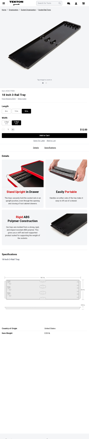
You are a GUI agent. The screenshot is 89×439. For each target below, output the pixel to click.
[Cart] (83, 3)
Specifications (50, 148)
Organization (13, 10)
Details (36, 148)
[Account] (76, 3)
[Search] (60, 3)
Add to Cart (44, 135)
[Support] (68, 3)
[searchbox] (49, 3)
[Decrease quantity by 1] (3, 129)
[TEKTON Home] (21, 3)
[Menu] (4, 3)
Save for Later (39, 141)
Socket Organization (28, 10)
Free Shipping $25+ (9, 99)
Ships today (22, 99)
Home (4, 10)
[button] (44, 45)
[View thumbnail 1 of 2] (43, 83)
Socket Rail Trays (44, 10)
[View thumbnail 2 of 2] (46, 83)
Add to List (51, 141)
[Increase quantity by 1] (12, 129)
